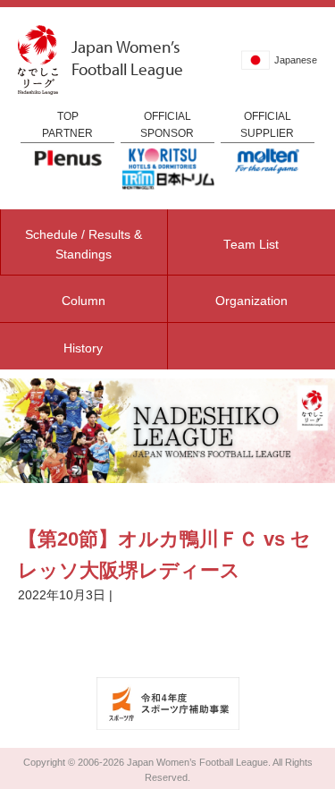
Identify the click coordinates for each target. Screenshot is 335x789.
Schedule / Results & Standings (83, 244)
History (83, 348)
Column (83, 301)
